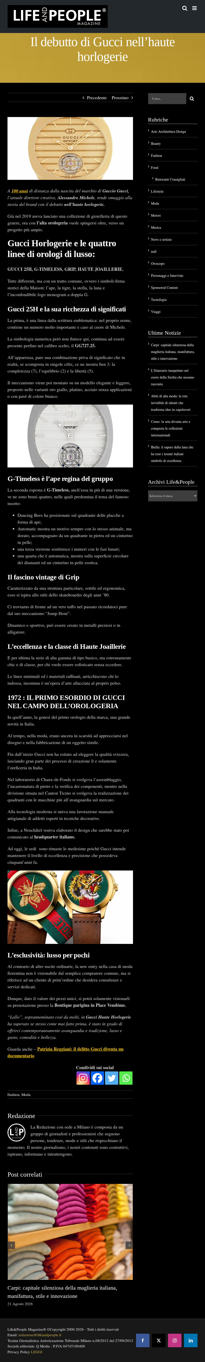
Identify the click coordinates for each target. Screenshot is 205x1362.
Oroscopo (157, 263)
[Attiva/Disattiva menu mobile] (195, 8)
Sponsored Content (164, 287)
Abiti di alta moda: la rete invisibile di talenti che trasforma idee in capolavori (170, 403)
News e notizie (161, 239)
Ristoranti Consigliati (170, 179)
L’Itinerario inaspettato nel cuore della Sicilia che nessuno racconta (172, 377)
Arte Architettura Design (168, 131)
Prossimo (120, 97)
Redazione (21, 1113)
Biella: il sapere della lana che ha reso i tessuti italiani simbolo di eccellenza (172, 454)
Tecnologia (158, 299)
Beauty (156, 143)
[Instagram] (83, 1075)
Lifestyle (157, 191)
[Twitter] (111, 1075)
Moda (26, 1091)
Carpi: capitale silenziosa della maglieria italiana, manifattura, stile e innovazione (173, 351)
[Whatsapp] (125, 1075)
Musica (156, 227)
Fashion (14, 1091)
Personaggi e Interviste (167, 275)
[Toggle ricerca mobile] (184, 8)
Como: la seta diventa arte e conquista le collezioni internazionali (170, 428)
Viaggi (155, 311)
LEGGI (36, 1349)
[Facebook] (97, 1075)
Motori (156, 215)
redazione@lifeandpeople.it (39, 1332)
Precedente (97, 97)
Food (154, 167)
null (153, 251)
